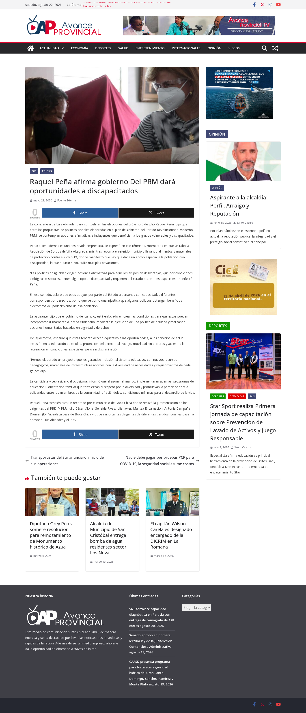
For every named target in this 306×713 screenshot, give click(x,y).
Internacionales (186, 48)
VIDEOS (234, 48)
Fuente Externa (66, 200)
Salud (123, 48)
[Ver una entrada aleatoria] (275, 48)
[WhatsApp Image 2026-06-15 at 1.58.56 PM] (239, 70)
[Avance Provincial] (30, 48)
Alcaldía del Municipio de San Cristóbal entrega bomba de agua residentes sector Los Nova (108, 538)
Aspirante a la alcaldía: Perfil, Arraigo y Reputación (238, 205)
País (34, 171)
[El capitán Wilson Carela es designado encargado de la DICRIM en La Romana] (172, 491)
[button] (61, 48)
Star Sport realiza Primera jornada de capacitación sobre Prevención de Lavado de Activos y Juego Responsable (243, 422)
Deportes (103, 48)
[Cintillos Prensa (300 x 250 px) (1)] (243, 261)
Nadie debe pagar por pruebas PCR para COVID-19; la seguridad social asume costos (157, 460)
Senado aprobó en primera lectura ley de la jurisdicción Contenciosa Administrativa (150, 640)
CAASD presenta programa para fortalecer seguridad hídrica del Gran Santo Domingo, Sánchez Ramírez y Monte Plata (151, 672)
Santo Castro (245, 223)
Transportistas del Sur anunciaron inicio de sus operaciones (67, 460)
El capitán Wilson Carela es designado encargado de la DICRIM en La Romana (171, 535)
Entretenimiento (150, 48)
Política (47, 171)
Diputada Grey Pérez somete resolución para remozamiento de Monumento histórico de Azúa (51, 535)
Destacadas (237, 396)
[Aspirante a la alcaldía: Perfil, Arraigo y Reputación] (243, 161)
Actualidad (49, 48)
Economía (79, 48)
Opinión (214, 48)
